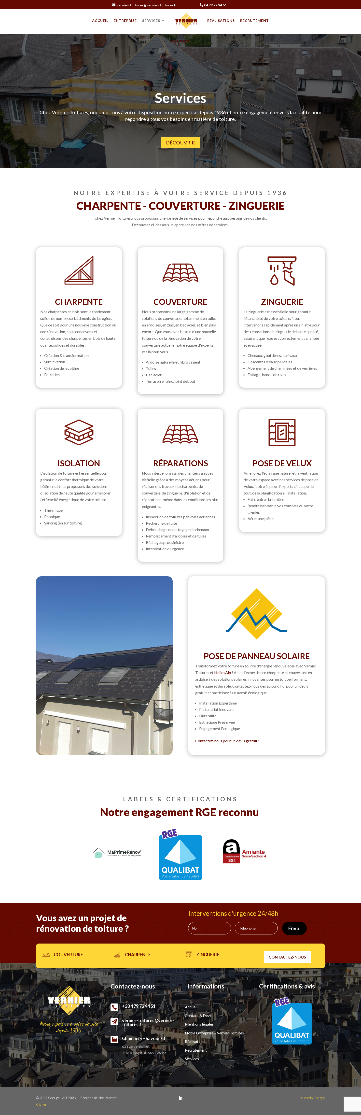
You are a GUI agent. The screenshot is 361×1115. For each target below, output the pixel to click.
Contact (180, 41)
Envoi (294, 928)
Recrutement (254, 20)
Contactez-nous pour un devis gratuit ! (227, 740)
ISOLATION (78, 463)
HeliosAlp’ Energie (312, 1098)
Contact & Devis (198, 1015)
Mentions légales (199, 1024)
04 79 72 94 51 (215, 5)
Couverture (180, 302)
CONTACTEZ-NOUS (287, 957)
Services (151, 20)
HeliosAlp (222, 672)
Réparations (180, 463)
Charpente (79, 302)
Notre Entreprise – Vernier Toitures (214, 1032)
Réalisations (221, 20)
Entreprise (125, 20)
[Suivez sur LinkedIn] (180, 1098)
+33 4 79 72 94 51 (138, 1006)
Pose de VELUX (282, 463)
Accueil (100, 20)
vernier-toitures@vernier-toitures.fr (147, 5)
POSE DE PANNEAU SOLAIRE (257, 656)
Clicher (41, 1104)
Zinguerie (282, 302)
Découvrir (180, 142)
